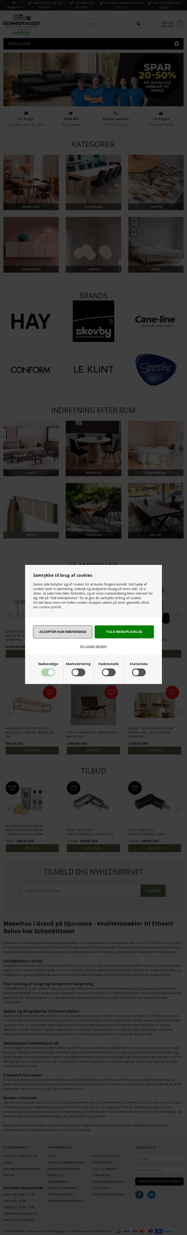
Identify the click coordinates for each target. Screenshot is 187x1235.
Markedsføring (78, 664)
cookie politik (50, 607)
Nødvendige (48, 664)
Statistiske (139, 664)
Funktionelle (109, 664)
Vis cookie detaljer (93, 646)
